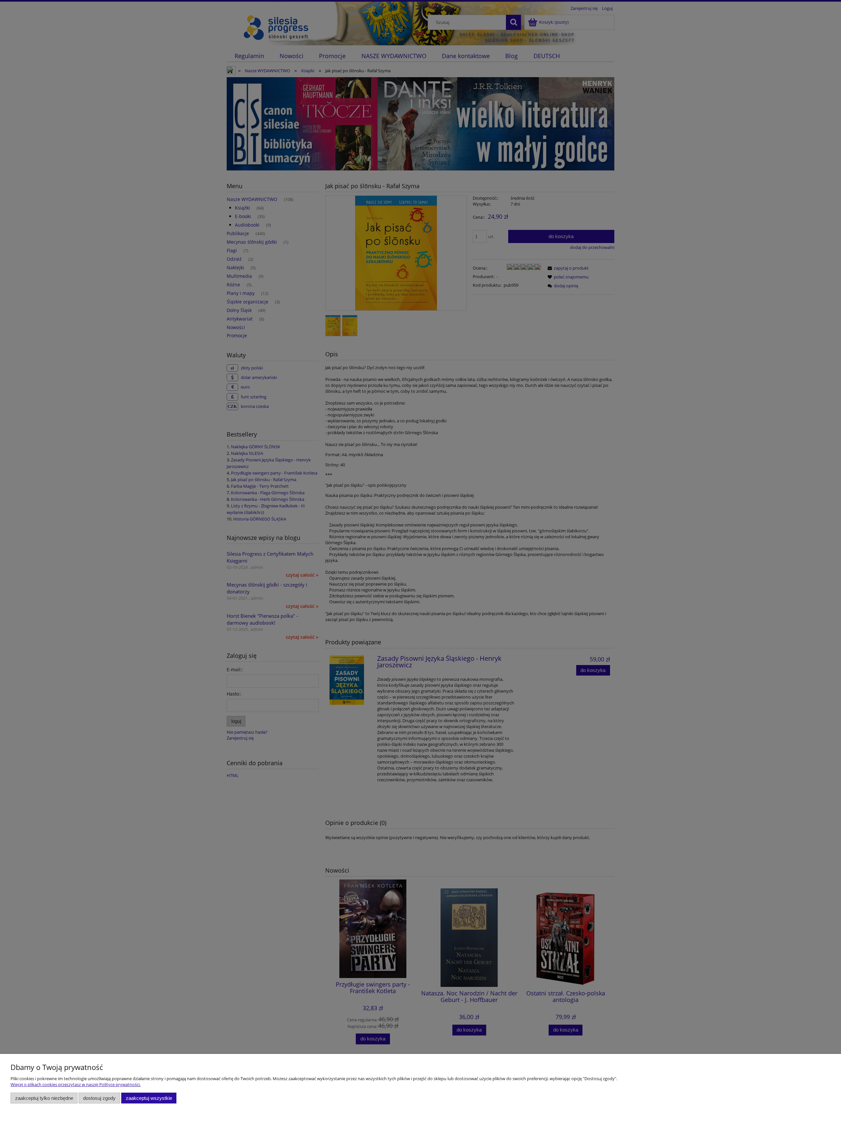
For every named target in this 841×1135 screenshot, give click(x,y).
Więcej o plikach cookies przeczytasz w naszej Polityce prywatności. (76, 1084)
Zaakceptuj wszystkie (149, 1098)
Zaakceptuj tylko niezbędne (44, 1098)
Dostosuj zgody (99, 1098)
